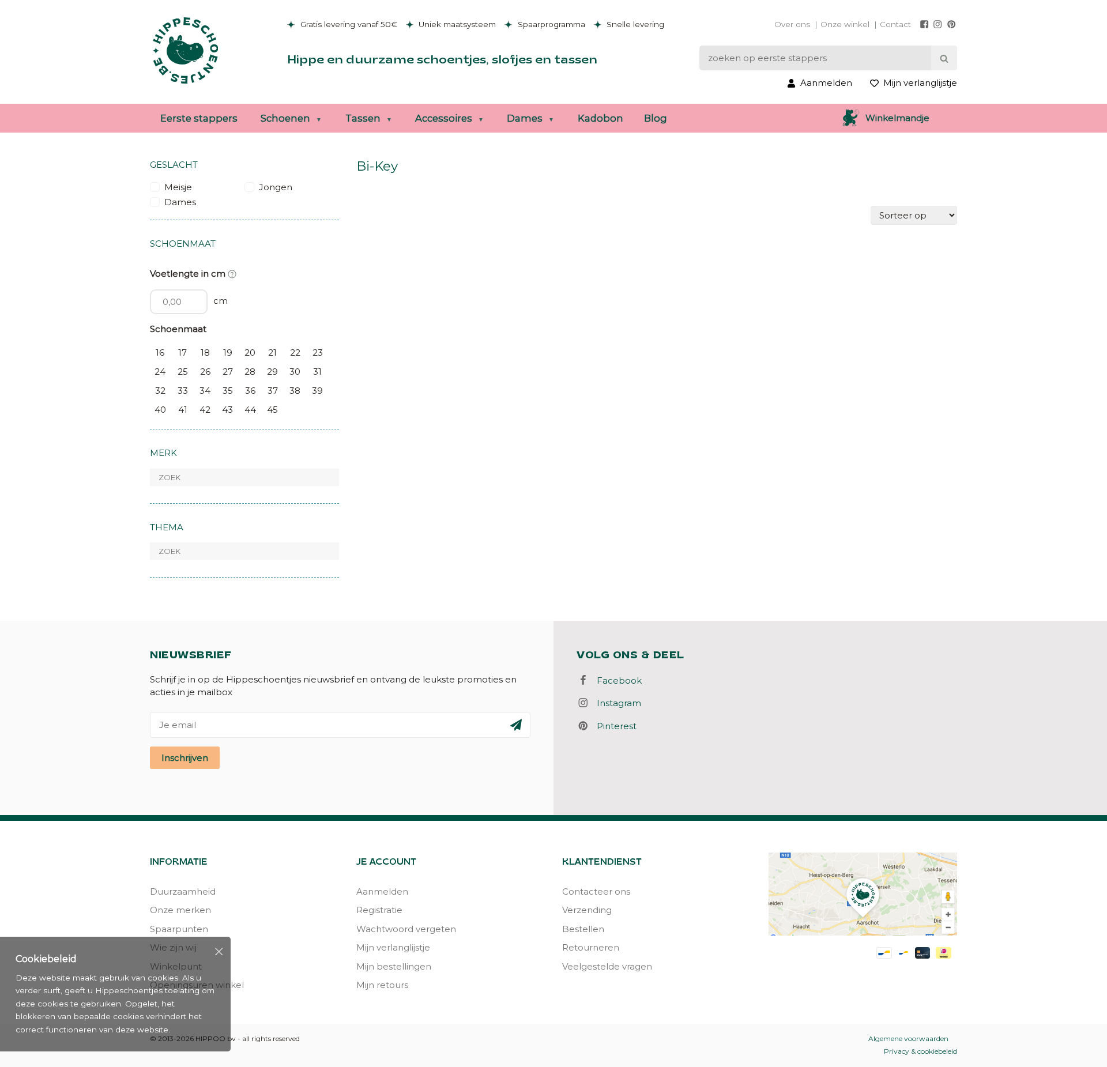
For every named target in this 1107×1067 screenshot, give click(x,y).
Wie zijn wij (173, 947)
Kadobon (600, 118)
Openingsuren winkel (197, 984)
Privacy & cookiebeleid (920, 1051)
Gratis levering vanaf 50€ (347, 24)
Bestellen (583, 928)
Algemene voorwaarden (908, 1038)
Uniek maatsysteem (456, 24)
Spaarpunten (179, 928)
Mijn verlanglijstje (393, 947)
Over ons (792, 24)
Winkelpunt (176, 966)
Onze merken (180, 909)
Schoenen (285, 118)
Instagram (615, 702)
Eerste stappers (199, 118)
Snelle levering (634, 24)
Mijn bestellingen (393, 966)
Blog (655, 118)
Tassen (363, 118)
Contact (895, 24)
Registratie (379, 909)
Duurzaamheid (183, 891)
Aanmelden (382, 891)
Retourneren (590, 947)
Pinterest (613, 726)
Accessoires (443, 118)
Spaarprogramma (550, 24)
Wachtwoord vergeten (406, 928)
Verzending (587, 909)
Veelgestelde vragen (607, 966)
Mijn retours (382, 984)
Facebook (616, 680)
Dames (525, 118)
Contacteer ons (596, 891)
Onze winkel (844, 24)
